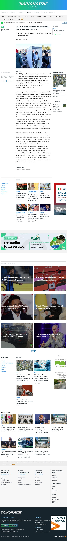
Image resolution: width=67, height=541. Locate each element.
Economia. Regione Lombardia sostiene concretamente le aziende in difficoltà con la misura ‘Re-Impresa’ (42, 431)
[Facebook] (30, 173)
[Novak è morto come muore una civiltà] (45, 207)
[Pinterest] (37, 173)
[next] (65, 23)
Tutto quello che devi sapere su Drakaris (21, 217)
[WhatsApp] (41, 173)
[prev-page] (54, 116)
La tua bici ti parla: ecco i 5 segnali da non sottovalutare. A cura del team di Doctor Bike (42, 452)
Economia (30, 212)
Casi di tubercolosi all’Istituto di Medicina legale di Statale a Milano (25, 401)
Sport (41, 191)
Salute (2, 26)
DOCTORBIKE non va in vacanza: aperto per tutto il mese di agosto (58, 429)
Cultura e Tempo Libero (32, 192)
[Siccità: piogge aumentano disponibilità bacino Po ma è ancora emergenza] (64, 105)
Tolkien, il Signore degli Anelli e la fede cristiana (59, 31)
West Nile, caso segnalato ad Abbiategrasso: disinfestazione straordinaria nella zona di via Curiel (59, 93)
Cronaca (20, 426)
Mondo (55, 26)
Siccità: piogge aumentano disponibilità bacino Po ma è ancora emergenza (23, 22)
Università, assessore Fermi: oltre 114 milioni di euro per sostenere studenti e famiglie (8, 429)
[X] (33, 173)
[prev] (63, 23)
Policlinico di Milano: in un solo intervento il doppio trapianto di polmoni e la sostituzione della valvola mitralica (41, 378)
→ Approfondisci (57, 34)
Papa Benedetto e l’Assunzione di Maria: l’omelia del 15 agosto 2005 (33, 197)
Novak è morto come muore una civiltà (44, 216)
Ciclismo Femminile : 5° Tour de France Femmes (45, 195)
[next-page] (57, 116)
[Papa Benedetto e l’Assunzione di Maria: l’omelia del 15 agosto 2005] (33, 186)
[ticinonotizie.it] (33, 3)
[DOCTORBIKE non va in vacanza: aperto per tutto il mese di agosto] (59, 419)
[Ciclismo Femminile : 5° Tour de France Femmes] (45, 186)
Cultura (55, 28)
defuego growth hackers (59, 536)
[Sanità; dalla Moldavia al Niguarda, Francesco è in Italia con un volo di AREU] (25, 419)
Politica (42, 212)
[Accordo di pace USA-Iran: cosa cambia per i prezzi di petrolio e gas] (33, 207)
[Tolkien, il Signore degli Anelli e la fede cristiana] (22, 186)
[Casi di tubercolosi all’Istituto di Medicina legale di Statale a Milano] (25, 390)
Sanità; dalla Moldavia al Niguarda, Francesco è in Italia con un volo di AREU (25, 429)
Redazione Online (5, 29)
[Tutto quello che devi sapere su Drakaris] (22, 207)
